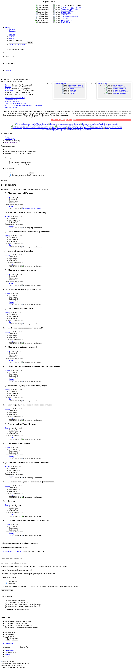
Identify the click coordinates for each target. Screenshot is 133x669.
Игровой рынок (102, 83)
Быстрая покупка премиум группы (64, 120)
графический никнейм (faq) (15, 98)
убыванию (11, 583)
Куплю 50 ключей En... (119, 87)
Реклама (12, 35)
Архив (7, 654)
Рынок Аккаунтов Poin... (120, 93)
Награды (12, 29)
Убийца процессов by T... (76, 87)
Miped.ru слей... (66, 20)
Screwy (7, 85)
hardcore (8, 87)
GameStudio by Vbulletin (17, 44)
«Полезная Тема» (11, 100)
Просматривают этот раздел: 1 (11, 551)
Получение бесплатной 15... (71, 7)
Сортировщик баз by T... (76, 85)
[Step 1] (82, 130)
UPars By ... (72, 88)
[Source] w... (72, 90)
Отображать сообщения (35, 175)
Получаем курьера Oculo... (70, 16)
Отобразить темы (17, 175)
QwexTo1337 (9, 90)
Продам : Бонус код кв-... (120, 88)
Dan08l (7, 89)
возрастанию (12, 581)
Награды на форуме (12, 101)
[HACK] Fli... (65, 22)
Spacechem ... (65, 14)
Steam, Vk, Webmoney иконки (15, 103)
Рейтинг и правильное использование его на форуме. (24, 105)
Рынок (11, 38)
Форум (7, 27)
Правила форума (7, 643)
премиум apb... (66, 13)
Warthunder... (73, 92)
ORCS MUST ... (66, 18)
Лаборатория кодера (60, 83)
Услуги (11, 36)
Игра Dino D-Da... (67, 11)
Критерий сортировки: (9, 570)
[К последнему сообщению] (32, 208)
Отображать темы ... (8, 563)
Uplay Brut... (72, 93)
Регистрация (9, 650)
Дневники (12, 31)
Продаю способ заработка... (121, 92)
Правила (8, 70)
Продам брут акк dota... (119, 90)
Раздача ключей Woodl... (69, 9)
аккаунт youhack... (118, 85)
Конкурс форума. (11, 107)
